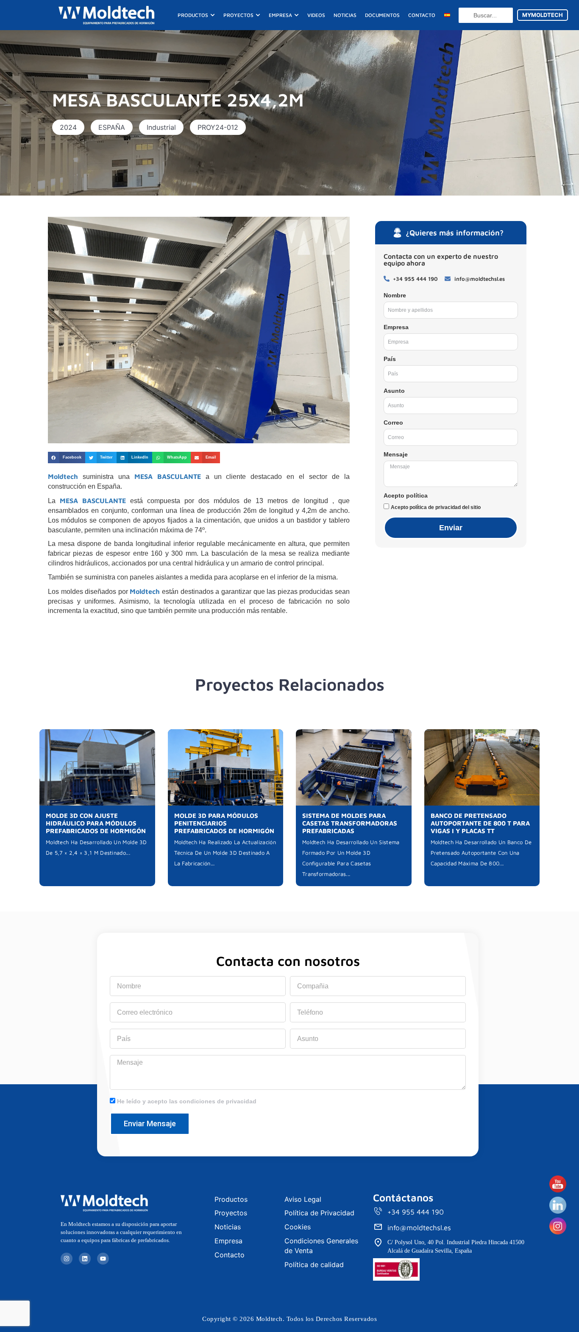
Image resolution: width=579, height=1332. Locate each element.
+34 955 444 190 (415, 1212)
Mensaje (396, 454)
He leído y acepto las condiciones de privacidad (186, 1101)
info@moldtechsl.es (419, 1227)
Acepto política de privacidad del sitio (436, 507)
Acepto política (406, 495)
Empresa (396, 327)
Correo (393, 422)
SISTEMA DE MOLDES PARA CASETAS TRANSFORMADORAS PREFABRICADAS (349, 823)
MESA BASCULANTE (167, 476)
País (390, 358)
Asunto (394, 390)
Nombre (395, 295)
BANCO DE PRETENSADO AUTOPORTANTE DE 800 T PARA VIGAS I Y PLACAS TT (480, 823)
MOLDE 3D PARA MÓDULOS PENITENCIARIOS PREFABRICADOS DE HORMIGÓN (224, 823)
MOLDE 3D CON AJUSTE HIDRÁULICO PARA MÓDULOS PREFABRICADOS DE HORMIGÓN (96, 823)
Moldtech (63, 476)
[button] (68, 127)
